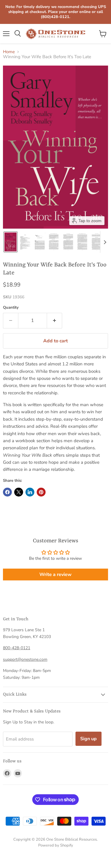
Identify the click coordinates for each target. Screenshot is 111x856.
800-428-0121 (16, 648)
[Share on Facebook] (7, 492)
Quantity (11, 307)
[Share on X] (18, 492)
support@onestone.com (25, 659)
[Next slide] (105, 242)
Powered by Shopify (55, 845)
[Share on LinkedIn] (29, 492)
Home (9, 51)
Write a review (55, 574)
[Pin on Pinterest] (41, 492)
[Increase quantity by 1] (54, 320)
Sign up (88, 738)
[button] (10, 242)
